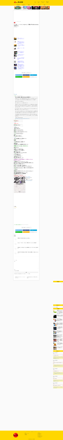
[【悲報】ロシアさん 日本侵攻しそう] (15, 49)
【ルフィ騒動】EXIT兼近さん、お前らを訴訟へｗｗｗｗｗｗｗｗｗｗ (60, 328)
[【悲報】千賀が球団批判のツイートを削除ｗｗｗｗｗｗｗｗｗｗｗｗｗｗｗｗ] (15, 68)
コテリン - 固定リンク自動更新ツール (14, 38)
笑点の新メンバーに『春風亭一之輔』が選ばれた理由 (59, 315)
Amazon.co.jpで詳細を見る (29, 180)
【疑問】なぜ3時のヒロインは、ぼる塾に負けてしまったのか (59, 332)
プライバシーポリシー (28, 431)
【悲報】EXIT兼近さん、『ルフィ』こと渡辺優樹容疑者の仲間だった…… (59, 320)
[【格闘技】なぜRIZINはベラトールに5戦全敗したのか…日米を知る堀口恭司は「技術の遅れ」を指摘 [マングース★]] (15, 65)
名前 (14, 269)
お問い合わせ (47, 2)
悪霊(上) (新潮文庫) (28, 176)
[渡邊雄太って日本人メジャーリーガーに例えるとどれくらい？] (15, 39)
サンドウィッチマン (27, 433)
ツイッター (38, 2)
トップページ (35, 431)
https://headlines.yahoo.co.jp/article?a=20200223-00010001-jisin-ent (22, 118)
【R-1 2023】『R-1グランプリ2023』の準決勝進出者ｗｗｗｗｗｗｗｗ (60, 344)
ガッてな (39, 434)
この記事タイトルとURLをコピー (27, 72)
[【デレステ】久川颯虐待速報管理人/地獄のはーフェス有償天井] (15, 58)
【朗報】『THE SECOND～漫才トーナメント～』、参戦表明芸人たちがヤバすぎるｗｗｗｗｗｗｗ (59, 336)
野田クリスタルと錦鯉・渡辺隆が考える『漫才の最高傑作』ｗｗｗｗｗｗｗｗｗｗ (59, 324)
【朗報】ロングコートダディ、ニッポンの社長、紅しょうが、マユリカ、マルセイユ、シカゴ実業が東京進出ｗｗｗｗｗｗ (59, 312)
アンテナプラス (39, 433)
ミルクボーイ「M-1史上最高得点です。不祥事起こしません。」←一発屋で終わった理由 (59, 340)
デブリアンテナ (39, 435)
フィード (35, 2)
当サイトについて (43, 2)
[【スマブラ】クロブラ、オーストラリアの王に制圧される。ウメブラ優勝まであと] (15, 52)
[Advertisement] (26, 15)
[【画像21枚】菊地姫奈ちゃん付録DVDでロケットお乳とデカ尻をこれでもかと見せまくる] (15, 62)
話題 (14, 234)
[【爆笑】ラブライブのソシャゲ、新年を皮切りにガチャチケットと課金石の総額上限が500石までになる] (15, 42)
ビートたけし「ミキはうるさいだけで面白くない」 (59, 347)
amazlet (29, 177)
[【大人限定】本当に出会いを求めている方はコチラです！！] (15, 55)
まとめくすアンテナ (40, 436)
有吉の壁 (26, 434)
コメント (26, 261)
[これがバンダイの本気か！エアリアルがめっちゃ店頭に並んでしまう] (15, 45)
